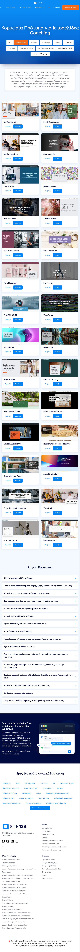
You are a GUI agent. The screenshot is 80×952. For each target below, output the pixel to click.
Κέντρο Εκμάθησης (49, 866)
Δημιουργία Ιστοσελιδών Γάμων (14, 888)
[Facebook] (3, 841)
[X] (8, 841)
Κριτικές (45, 837)
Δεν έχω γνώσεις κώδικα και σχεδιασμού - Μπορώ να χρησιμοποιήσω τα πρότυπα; (36, 655)
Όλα (10, 42)
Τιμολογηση (10, 7)
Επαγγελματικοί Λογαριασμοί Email (15, 903)
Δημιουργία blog (8, 906)
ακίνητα (60, 788)
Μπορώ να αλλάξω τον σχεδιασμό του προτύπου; (26, 609)
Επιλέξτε (18, 126)
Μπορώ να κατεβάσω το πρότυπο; (19, 616)
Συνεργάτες (46, 872)
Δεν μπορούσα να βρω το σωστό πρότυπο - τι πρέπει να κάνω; (31, 601)
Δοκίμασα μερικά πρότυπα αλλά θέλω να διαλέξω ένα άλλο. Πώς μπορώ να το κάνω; (39, 676)
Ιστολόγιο (34, 42)
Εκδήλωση (68, 42)
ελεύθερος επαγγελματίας (56, 803)
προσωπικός (47, 788)
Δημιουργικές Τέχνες (26, 48)
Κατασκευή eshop (8, 863)
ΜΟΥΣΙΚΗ (43, 783)
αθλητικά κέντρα (30, 788)
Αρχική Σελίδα (47, 828)
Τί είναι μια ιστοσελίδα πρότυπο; (18, 578)
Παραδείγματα (25, 7)
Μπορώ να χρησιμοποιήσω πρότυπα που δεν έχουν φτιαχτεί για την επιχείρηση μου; (34, 666)
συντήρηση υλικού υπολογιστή (57, 793)
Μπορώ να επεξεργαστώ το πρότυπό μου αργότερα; (27, 593)
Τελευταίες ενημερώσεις (51, 850)
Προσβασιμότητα (59, 945)
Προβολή (8, 126)
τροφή (38, 793)
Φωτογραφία (46, 42)
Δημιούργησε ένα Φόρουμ (11, 909)
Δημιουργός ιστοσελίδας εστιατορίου (16, 916)
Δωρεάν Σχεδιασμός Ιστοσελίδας (14, 925)
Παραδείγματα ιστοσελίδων (52, 841)
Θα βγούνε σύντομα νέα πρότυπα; (19, 693)
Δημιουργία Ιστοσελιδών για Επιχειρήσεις (17, 875)
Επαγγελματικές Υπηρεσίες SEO (14, 928)
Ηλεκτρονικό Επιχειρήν (40, 54)
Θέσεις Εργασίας (51, 869)
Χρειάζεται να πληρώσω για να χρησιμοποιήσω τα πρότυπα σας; (32, 639)
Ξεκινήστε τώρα (70, 7)
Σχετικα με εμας (48, 860)
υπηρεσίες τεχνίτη (10, 793)
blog (17, 783)
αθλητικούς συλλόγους (11, 803)
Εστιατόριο (11, 48)
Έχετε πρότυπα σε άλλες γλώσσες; (19, 647)
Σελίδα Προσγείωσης (65, 48)
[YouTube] (17, 841)
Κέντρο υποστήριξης (49, 863)
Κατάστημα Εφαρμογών (54, 847)
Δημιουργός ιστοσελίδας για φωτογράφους (18, 878)
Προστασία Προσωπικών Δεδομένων (31, 945)
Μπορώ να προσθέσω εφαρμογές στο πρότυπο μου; (27, 685)
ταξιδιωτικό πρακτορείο (63, 798)
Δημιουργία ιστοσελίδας (11, 860)
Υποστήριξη (39, 7)
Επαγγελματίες (21, 42)
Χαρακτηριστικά (48, 834)
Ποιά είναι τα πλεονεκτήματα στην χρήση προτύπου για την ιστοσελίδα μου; (38, 586)
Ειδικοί (44, 875)
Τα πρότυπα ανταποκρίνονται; (17, 631)
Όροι (16, 945)
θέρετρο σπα (44, 798)
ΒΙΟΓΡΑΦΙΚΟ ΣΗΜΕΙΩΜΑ (46, 48)
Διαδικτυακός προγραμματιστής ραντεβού (18, 919)
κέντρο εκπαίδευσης (33, 803)
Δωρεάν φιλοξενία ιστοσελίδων (14, 922)
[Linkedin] (12, 841)
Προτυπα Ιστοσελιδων (50, 844)
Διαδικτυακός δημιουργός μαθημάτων (16, 912)
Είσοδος (57, 7)
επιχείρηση (7, 783)
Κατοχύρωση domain (9, 866)
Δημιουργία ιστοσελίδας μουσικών (15, 884)
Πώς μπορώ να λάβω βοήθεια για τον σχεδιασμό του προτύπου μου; (34, 701)
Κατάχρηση (49, 945)
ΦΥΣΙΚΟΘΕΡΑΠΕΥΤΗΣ (11, 788)
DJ (54, 783)
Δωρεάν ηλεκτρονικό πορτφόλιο (14, 891)
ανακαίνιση (26, 793)
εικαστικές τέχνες (67, 783)
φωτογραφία (30, 783)
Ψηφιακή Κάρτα (7, 900)
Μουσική (57, 42)
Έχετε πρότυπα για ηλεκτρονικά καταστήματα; (25, 624)
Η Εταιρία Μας (47, 878)
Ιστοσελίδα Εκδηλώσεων (11, 881)
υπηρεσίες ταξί (8, 798)
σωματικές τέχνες (26, 798)
